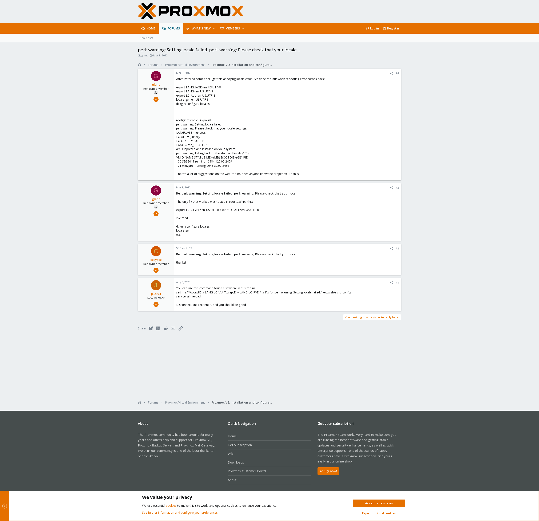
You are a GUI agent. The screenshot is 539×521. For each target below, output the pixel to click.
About (232, 480)
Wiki (230, 453)
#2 (397, 187)
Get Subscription (240, 445)
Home (232, 436)
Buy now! (330, 471)
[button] (214, 28)
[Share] (391, 73)
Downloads (236, 462)
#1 (397, 73)
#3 (397, 248)
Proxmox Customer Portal (247, 471)
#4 (397, 282)
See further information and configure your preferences (180, 512)
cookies (171, 506)
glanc (144, 55)
